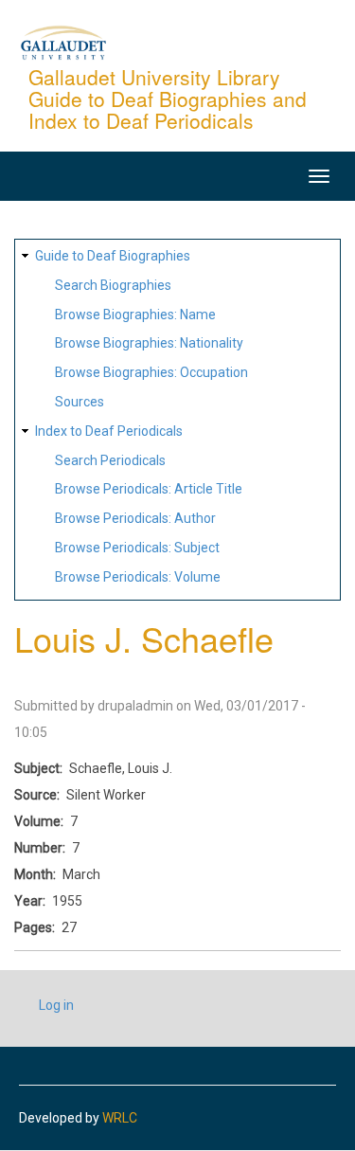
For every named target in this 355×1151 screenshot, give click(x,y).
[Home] (63, 41)
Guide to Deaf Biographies (112, 255)
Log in (56, 1005)
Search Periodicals (110, 460)
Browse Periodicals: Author (135, 518)
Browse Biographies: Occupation (151, 372)
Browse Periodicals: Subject (137, 547)
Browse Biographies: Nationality (149, 343)
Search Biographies (113, 285)
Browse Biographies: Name (135, 314)
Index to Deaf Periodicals (109, 431)
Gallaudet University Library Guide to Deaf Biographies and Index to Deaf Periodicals (167, 99)
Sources (79, 401)
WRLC (119, 1117)
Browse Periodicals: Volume (138, 576)
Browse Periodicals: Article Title (148, 488)
